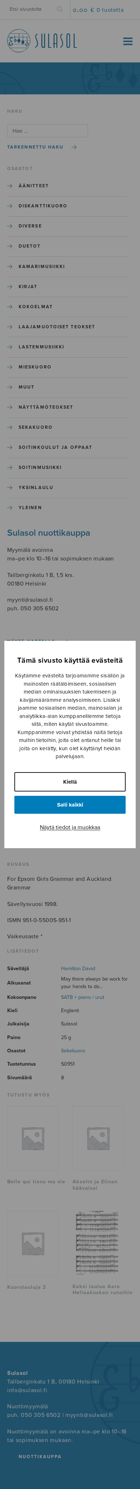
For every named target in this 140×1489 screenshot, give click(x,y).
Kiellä (70, 782)
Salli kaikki (70, 805)
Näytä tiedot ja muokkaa (70, 827)
